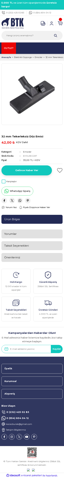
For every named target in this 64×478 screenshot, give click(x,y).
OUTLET (9, 48)
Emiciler (27, 151)
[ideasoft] (13, 475)
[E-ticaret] (31, 475)
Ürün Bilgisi (12, 219)
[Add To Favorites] (59, 170)
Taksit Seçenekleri (16, 245)
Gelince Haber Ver (26, 170)
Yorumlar (10, 234)
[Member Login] (51, 23)
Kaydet (57, 349)
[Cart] (60, 23)
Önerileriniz (12, 257)
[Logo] (12, 23)
